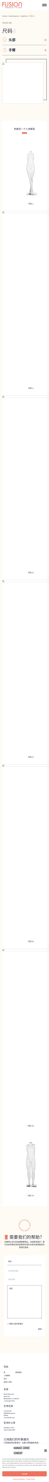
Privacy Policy (30, 1479)
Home (4, 16)
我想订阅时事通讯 (16, 1324)
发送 (40, 1329)
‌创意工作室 (8, 1382)
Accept (24, 1474)
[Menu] (44, 5)
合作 (5, 1379)
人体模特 (7, 1375)
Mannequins (14, 16)
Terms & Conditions (19, 1479)
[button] (45, 1450)
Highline (24, 16)
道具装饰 (18, 1372)
